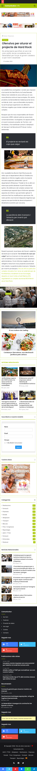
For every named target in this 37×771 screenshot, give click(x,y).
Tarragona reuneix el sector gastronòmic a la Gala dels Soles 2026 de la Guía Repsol (10, 404)
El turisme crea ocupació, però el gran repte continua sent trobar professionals (24, 580)
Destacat (5, 542)
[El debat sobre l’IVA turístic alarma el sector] (7, 597)
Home (5, 36)
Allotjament (6, 517)
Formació (5, 508)
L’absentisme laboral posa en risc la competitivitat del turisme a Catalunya (26, 404)
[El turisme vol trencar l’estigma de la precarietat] (7, 589)
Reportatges (6, 530)
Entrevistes (6, 539)
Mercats (5, 524)
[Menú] (2, 6)
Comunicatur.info (18, 749)
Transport (6, 520)
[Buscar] (35, 6)
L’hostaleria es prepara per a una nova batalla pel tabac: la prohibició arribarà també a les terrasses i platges (24, 569)
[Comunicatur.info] (12, 6)
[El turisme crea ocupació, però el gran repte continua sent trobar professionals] (7, 580)
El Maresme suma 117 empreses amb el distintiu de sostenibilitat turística (27, 381)
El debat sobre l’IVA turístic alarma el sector (22, 596)
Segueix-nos (6, 712)
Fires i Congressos (8, 527)
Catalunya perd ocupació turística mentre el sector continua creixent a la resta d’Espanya (16, 302)
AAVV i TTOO (7, 533)
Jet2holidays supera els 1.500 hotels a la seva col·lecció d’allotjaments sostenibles (9, 381)
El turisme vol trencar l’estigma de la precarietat (24, 588)
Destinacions (7, 505)
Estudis (5, 514)
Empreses (11, 36)
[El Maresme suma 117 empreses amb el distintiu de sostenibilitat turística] (27, 371)
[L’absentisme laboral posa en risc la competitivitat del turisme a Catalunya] (27, 395)
